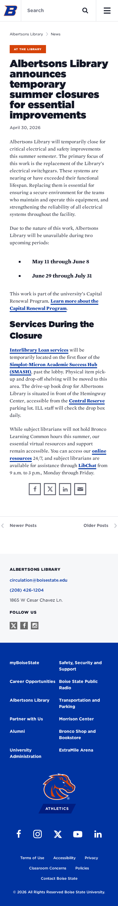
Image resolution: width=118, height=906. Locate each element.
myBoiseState (24, 662)
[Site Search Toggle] (85, 10)
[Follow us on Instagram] (34, 625)
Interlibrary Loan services (39, 350)
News (56, 34)
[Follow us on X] (13, 625)
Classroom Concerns (47, 868)
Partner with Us (26, 718)
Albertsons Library (26, 34)
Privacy (91, 858)
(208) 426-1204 (27, 590)
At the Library (28, 49)
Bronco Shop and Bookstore (77, 734)
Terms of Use (32, 858)
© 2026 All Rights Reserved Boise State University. (59, 892)
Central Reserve (87, 401)
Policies (82, 868)
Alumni (17, 731)
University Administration (25, 753)
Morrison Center (76, 718)
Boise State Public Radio (78, 684)
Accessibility (64, 858)
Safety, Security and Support (80, 665)
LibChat (87, 465)
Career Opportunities (32, 681)
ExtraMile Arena (76, 750)
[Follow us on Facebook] (24, 625)
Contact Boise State (59, 878)
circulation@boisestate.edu (38, 580)
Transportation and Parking (79, 703)
